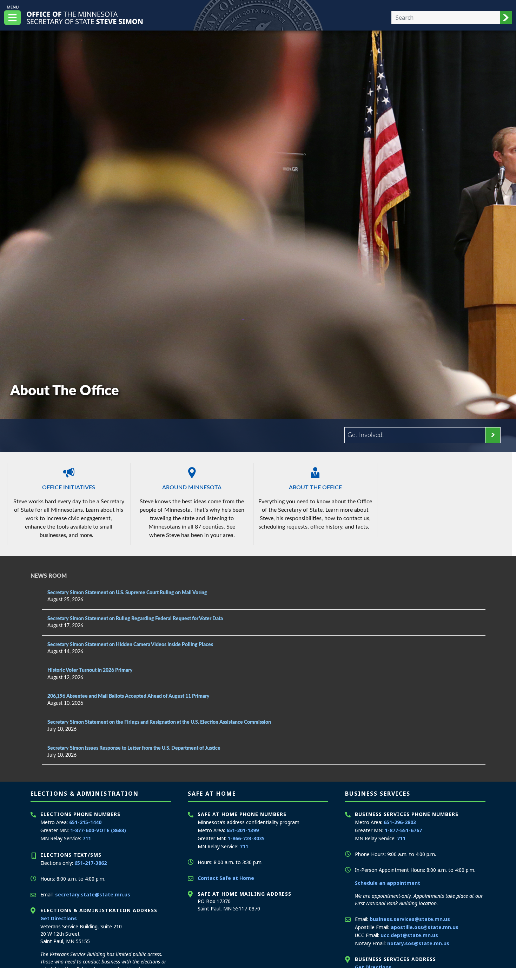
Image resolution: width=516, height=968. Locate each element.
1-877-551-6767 (403, 830)
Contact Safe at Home (226, 878)
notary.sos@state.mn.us (418, 943)
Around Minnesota (191, 487)
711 (86, 838)
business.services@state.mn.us (410, 919)
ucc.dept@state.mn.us (409, 935)
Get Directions (58, 918)
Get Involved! (366, 435)
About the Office (315, 487)
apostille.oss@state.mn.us (424, 927)
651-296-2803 (400, 822)
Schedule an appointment (387, 883)
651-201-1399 (242, 830)
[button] (506, 17)
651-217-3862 (90, 863)
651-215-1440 (85, 822)
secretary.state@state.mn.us (92, 894)
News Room (49, 576)
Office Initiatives (68, 487)
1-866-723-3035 (246, 838)
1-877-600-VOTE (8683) (98, 830)
